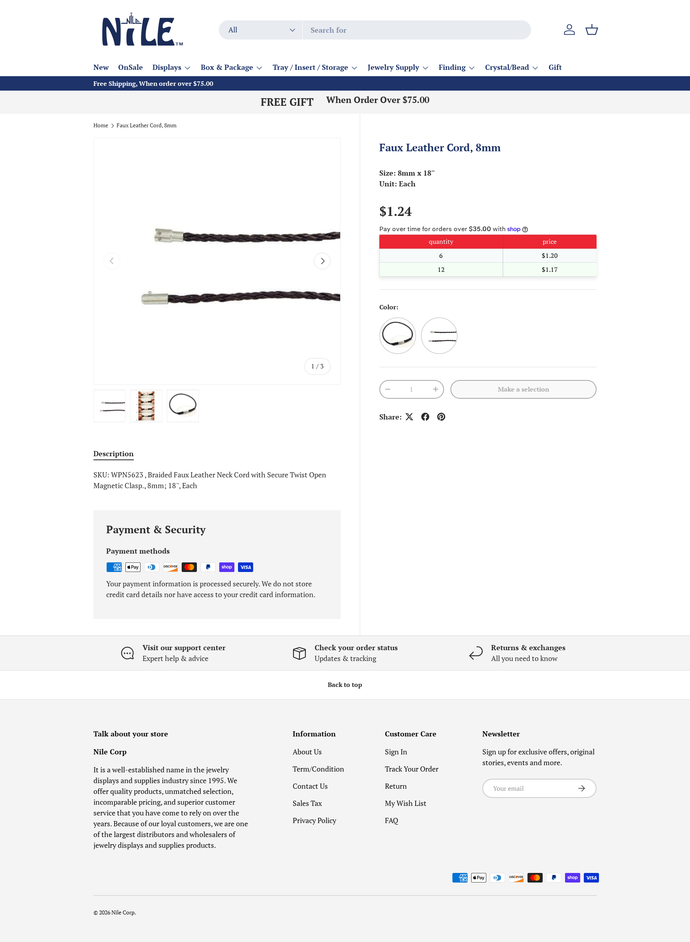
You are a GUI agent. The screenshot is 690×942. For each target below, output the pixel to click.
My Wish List (405, 803)
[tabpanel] (217, 480)
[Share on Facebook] (425, 417)
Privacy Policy (314, 820)
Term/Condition (318, 769)
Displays (167, 67)
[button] (592, 29)
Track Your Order (411, 769)
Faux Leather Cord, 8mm (146, 126)
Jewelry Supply (393, 67)
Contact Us (310, 786)
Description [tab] (113, 453)
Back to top (345, 685)
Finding (452, 67)
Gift (555, 67)
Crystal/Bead (507, 67)
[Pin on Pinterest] (441, 417)
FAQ (391, 820)
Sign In (396, 751)
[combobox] (375, 30)
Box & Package (227, 67)
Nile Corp (123, 912)
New (101, 67)
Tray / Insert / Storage (310, 67)
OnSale (130, 67)
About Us (307, 751)
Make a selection (523, 389)
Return (396, 786)
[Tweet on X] (409, 417)
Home (100, 126)
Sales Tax (307, 803)
